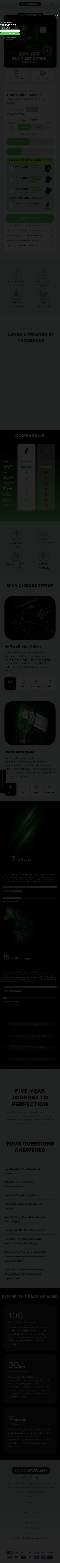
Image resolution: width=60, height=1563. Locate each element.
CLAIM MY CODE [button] (10, 33)
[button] (57, 15)
